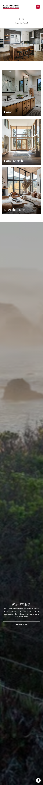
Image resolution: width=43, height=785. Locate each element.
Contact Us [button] (21, 624)
